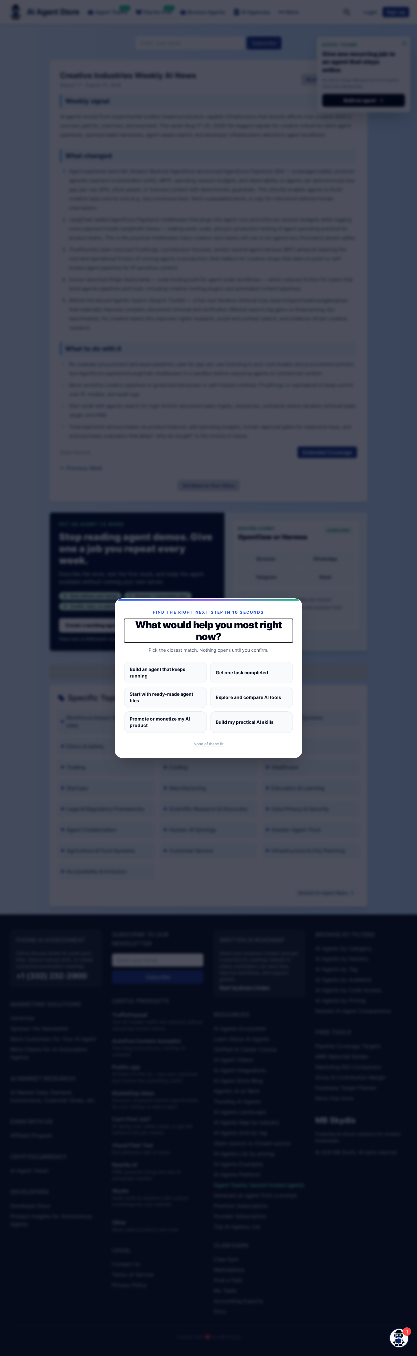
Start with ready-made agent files (161, 697)
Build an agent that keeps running (157, 672)
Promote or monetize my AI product (160, 722)
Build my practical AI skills (245, 722)
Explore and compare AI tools (248, 697)
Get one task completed (242, 672)
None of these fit (208, 743)
